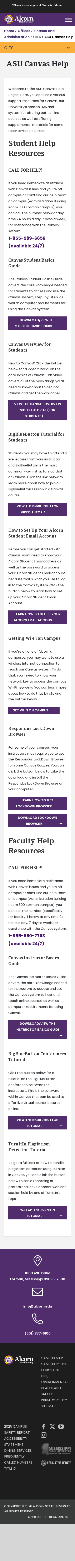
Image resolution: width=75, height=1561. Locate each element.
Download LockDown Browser (37, 821)
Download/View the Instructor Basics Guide (38, 1026)
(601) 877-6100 (38, 1333)
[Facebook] (43, 1426)
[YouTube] (61, 1426)
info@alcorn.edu (37, 1306)
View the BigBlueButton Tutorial (38, 1123)
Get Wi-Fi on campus (30, 710)
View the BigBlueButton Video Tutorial (38, 509)
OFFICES (34, 1516)
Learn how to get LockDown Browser (34, 803)
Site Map (48, 1406)
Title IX (10, 1468)
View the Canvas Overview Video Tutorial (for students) (37, 410)
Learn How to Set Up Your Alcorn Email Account (37, 617)
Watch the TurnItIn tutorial (37, 1213)
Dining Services (18, 1450)
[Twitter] (52, 1426)
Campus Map (52, 1358)
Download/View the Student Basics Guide (35, 323)
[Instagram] (43, 1435)
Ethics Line (50, 1370)
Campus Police (54, 1364)
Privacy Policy (54, 1400)
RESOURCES (58, 1516)
